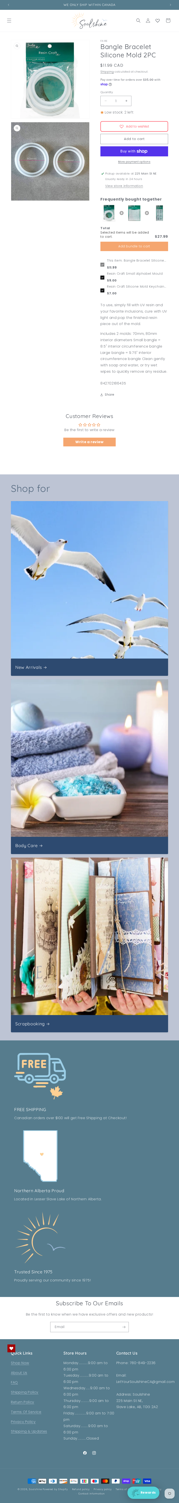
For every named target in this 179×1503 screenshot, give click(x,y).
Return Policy (22, 1402)
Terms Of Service (26, 1411)
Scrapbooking (30, 1023)
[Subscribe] (124, 1327)
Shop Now (20, 1362)
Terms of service (126, 1489)
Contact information (91, 1493)
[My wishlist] (157, 20)
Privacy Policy (23, 1421)
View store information (124, 186)
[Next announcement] (170, 5)
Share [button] (109, 394)
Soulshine (36, 1489)
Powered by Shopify (55, 1489)
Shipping (107, 71)
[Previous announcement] (8, 5)
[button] (9, 20)
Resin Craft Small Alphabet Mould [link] (135, 274)
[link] (109, 213)
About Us (19, 1372)
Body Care (26, 845)
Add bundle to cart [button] (134, 246)
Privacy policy (103, 1489)
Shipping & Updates (29, 1431)
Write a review (89, 441)
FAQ (14, 1382)
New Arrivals (28, 667)
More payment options (134, 162)
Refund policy (81, 1489)
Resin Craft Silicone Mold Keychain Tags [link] (135, 287)
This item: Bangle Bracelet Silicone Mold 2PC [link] (135, 261)
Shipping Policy (24, 1392)
